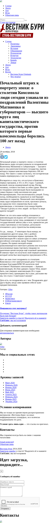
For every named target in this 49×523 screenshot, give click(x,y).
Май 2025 (9, 392)
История (14, 48)
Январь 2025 (10, 399)
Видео (8, 72)
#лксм (8, 303)
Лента (8, 8)
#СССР (8, 296)
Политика (14, 44)
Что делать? (15, 76)
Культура (14, 55)
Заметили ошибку (8, 451)
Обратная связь (12, 15)
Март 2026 (10, 383)
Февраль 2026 (11, 385)
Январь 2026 (10, 387)
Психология (15, 53)
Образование (16, 51)
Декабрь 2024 (11, 401)
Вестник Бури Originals (20, 74)
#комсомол (10, 298)
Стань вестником (7, 22)
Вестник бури (6, 449)
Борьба (13, 60)
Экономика (15, 46)
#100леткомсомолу (13, 301)
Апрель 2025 (11, 394)
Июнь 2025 (10, 390)
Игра (7, 13)
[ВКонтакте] (2, 157)
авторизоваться (7, 333)
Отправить (5, 509)
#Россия (8, 294)
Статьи (8, 6)
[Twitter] (5, 157)
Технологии (15, 58)
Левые (13, 62)
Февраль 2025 (11, 397)
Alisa (10, 289)
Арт (7, 10)
